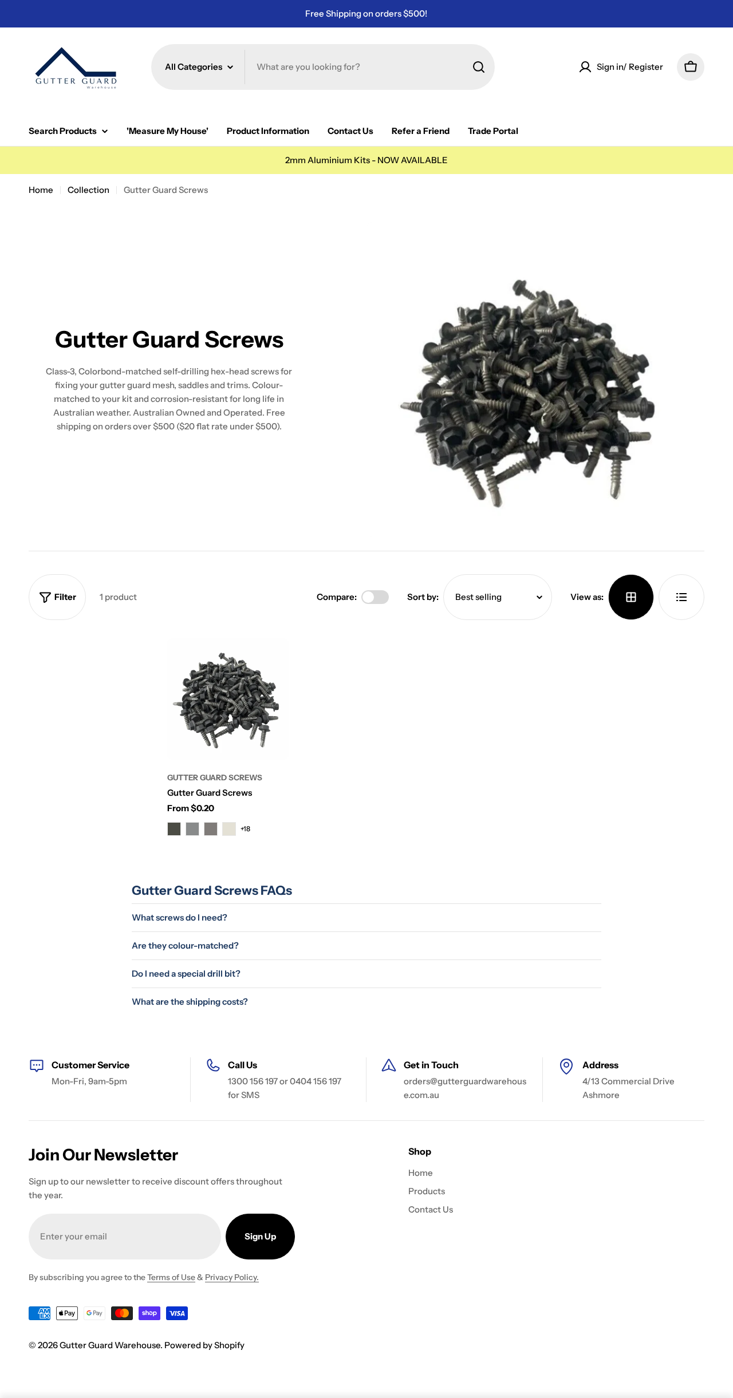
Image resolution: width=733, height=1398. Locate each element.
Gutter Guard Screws (214, 777)
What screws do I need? (179, 917)
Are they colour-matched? (185, 945)
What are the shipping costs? (190, 1001)
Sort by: (423, 596)
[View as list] (681, 597)
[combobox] (323, 67)
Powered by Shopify (204, 1345)
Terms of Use (171, 1277)
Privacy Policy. (232, 1277)
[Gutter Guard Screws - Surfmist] (229, 829)
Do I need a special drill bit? (186, 973)
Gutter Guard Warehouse (110, 1345)
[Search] (479, 67)
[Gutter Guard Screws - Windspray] (192, 829)
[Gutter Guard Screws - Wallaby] (211, 829)
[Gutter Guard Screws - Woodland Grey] (174, 829)
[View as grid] (631, 597)
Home (41, 189)
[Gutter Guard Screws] (228, 699)
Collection (88, 189)
